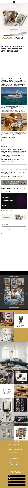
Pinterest (12, 191)
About (14, 456)
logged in (10, 229)
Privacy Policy (14, 458)
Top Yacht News (14, 452)
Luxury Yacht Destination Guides (14, 449)
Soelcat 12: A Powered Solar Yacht (15, 146)
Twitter (7, 191)
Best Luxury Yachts (14, 441)
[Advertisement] (14, 66)
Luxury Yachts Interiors (6, 43)
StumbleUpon (17, 191)
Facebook (3, 191)
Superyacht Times (8, 210)
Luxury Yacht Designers (14, 444)
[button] (26, 293)
